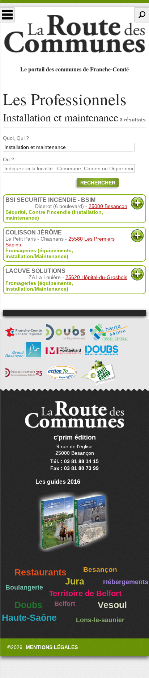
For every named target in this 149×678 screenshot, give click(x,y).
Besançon (100, 569)
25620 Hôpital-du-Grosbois (96, 277)
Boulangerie (24, 587)
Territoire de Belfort (85, 593)
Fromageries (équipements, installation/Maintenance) (39, 253)
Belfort (64, 603)
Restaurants (40, 572)
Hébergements (125, 582)
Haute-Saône (29, 618)
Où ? (8, 159)
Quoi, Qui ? (16, 138)
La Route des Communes (74, 34)
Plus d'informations (137, 203)
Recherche (141, 14)
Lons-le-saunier (100, 620)
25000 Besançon (108, 206)
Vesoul (112, 605)
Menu (7, 14)
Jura (74, 581)
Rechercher (97, 183)
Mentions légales (52, 647)
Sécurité (15, 212)
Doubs (28, 605)
